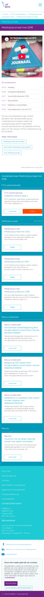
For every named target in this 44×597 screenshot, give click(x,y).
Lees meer (12, 348)
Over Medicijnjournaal (12, 153)
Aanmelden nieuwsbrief (13, 485)
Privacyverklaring (10, 494)
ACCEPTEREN (11, 583)
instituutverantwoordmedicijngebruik (18, 544)
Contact (5, 480)
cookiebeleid (9, 578)
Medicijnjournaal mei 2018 (27, 17)
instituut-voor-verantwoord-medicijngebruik (21, 549)
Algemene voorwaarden (13, 490)
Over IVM (6, 471)
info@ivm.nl (6, 508)
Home (5, 14)
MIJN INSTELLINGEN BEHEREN (18, 588)
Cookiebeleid (8, 499)
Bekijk (12, 247)
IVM (15, 5)
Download (12, 211)
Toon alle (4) (38, 221)
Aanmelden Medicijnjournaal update (17, 147)
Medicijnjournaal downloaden (14, 141)
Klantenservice (9, 476)
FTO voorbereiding (11, 9)
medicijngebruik (11, 554)
